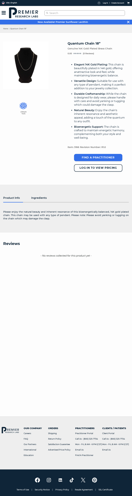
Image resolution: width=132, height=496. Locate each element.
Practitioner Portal (84, 433)
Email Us (79, 450)
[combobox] (84, 13)
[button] (98, 53)
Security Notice (42, 489)
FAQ (26, 439)
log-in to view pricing (98, 167)
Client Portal (108, 433)
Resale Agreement (84, 489)
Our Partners (30, 444)
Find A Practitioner (84, 455)
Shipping (52, 433)
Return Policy (54, 439)
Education (29, 455)
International (30, 450)
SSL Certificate (106, 489)
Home (5, 29)
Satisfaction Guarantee (59, 444)
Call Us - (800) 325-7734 (86, 439)
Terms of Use (23, 489)
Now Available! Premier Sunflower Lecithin (63, 22)
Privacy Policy (62, 489)
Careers (27, 433)
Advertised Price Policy (59, 450)
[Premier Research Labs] (23, 12)
